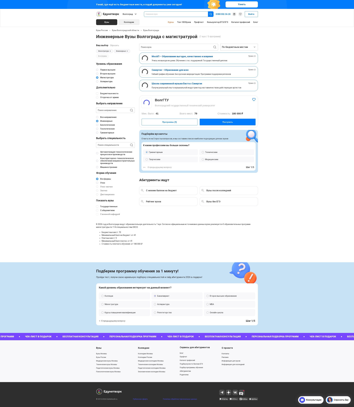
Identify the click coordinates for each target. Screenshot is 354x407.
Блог (255, 22)
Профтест (199, 22)
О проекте (227, 348)
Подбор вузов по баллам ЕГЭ (191, 364)
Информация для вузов (231, 361)
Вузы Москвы (101, 354)
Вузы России (102, 30)
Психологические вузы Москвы (108, 372)
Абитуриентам (185, 371)
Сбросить (114, 45)
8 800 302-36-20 (223, 14)
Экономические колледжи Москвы (151, 372)
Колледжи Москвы (145, 354)
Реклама (225, 357)
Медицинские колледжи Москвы (151, 361)
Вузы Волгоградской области (125, 30)
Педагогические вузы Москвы (108, 368)
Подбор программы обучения (191, 368)
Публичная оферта (140, 399)
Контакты (225, 354)
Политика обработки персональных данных (180, 399)
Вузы (98, 348)
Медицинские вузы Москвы (107, 361)
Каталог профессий (240, 22)
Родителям (184, 375)
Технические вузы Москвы (106, 364)
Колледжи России (145, 357)
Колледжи (143, 348)
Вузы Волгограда (151, 30)
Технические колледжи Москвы (150, 364)
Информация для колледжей (233, 364)
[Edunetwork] (107, 14)
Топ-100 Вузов (184, 22)
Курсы (171, 22)
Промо (250, 56)
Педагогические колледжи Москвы (152, 368)
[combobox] (178, 14)
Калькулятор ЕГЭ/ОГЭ (217, 22)
